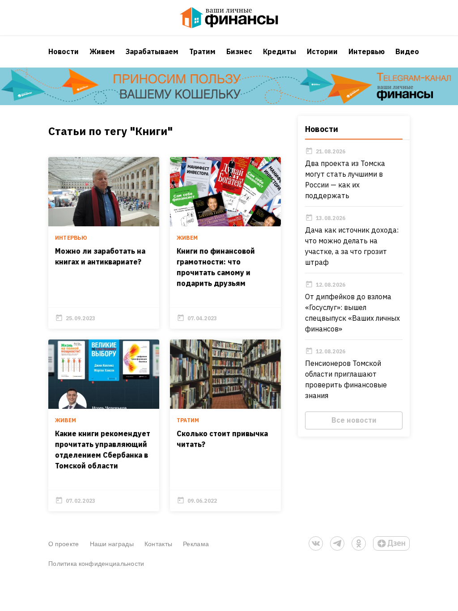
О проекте (63, 543)
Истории (322, 51)
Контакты (158, 543)
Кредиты (279, 51)
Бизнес (239, 51)
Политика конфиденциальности (96, 563)
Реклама (196, 543)
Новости (63, 51)
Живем (102, 51)
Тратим (202, 51)
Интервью (366, 51)
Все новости (354, 420)
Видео (407, 51)
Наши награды (112, 543)
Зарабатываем (152, 51)
